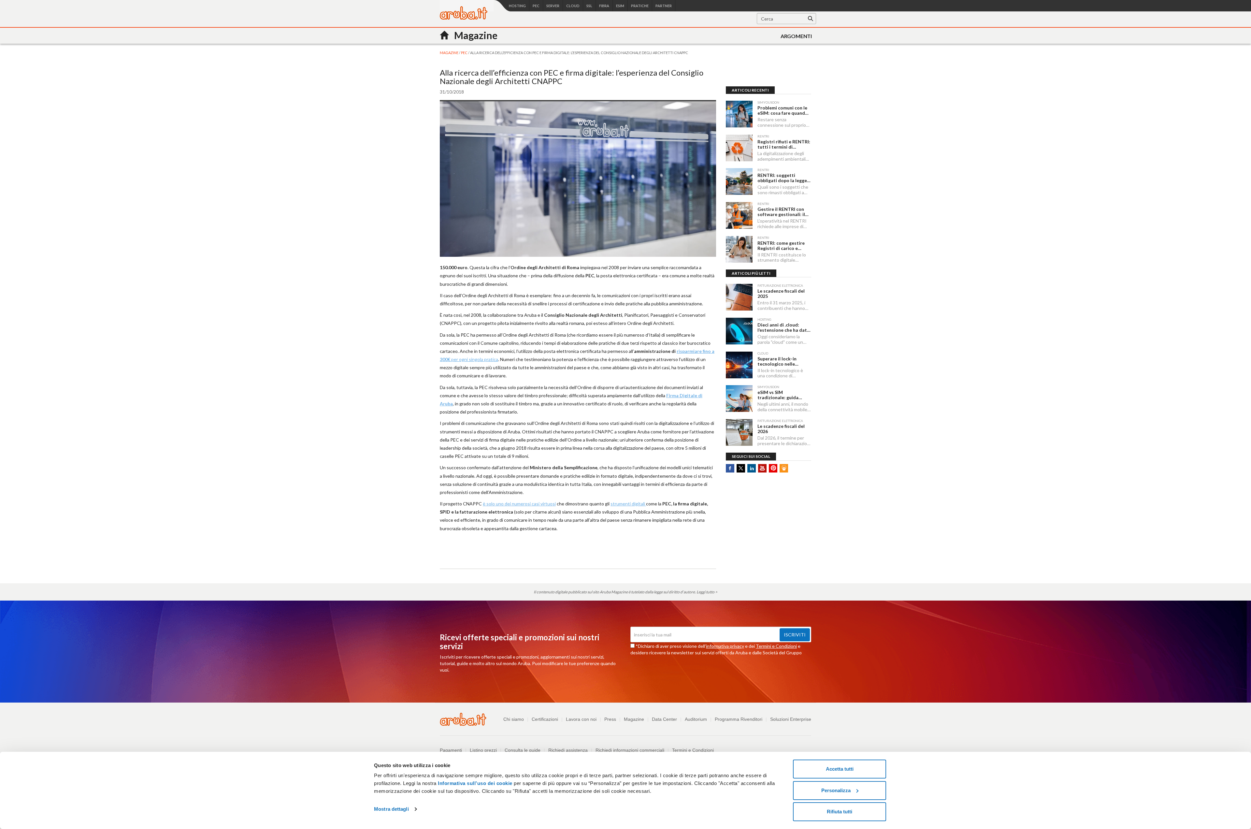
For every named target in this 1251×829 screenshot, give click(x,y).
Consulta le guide (522, 750)
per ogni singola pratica (474, 359)
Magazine (634, 719)
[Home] (463, 18)
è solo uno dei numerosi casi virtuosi (519, 503)
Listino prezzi (483, 750)
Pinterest (773, 468)
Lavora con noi (581, 719)
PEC (464, 53)
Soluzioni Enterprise (790, 719)
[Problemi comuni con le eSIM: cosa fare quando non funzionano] (739, 114)
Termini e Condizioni (776, 646)
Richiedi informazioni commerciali (630, 750)
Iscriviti (795, 634)
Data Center (664, 719)
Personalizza (836, 790)
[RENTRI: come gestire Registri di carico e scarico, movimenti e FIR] (739, 249)
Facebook (730, 468)
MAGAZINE (449, 53)
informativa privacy (725, 646)
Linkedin (751, 468)
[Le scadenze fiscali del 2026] (739, 432)
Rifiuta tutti (839, 811)
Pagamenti (451, 750)
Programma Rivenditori (738, 719)
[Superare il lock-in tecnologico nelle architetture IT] (739, 365)
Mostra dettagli (391, 809)
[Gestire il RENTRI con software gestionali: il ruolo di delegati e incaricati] (739, 215)
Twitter (741, 468)
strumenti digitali (628, 503)
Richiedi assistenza (568, 750)
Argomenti (796, 36)
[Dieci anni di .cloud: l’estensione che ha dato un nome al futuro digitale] (739, 331)
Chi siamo (513, 719)
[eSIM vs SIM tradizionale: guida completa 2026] (739, 398)
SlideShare (784, 468)
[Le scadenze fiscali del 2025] (739, 297)
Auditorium (696, 719)
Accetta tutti (840, 769)
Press (610, 719)
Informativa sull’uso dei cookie (474, 783)
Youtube (762, 468)
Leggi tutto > (707, 591)
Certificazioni (545, 719)
